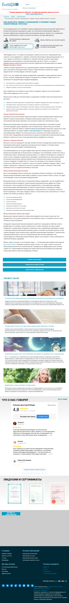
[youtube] (7, 585)
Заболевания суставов (28, 555)
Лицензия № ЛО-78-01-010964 (42, 588)
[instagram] (24, 585)
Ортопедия (5, 571)
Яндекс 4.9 (46, 567)
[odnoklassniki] (19, 585)
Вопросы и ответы (7, 555)
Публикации (5, 560)
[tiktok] (15, 585)
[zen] (28, 585)
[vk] (3, 585)
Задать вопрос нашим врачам (34, 269)
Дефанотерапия (6, 573)
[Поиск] (22, 4)
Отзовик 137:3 (47, 571)
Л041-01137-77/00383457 (40, 590)
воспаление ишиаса (59, 85)
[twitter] (11, 585)
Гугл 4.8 (45, 569)
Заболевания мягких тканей (30, 558)
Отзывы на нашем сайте (50, 573)
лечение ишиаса (10, 244)
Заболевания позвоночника (29, 553)
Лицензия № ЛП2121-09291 (55, 586)
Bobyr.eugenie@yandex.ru (34, 14)
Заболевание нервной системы (30, 560)
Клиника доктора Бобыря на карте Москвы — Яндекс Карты (34, 473)
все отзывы (62, 399)
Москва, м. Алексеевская (29, 8)
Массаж (4, 569)
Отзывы (4, 558)
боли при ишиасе (35, 131)
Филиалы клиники (7, 553)
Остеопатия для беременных (10, 567)
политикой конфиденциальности (57, 592)
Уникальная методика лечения (34, 264)
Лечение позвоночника (34, 259)
